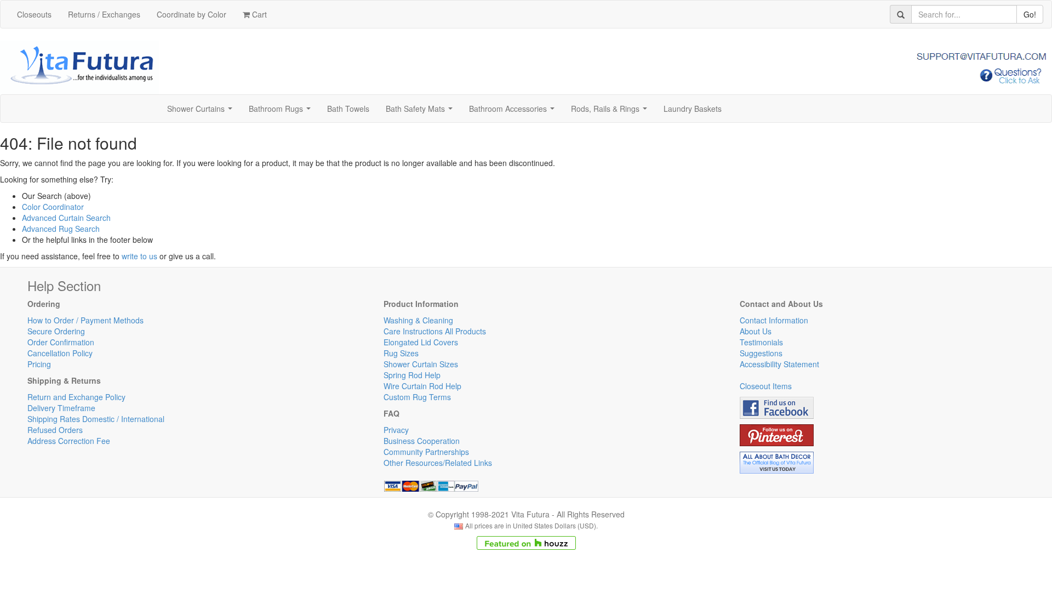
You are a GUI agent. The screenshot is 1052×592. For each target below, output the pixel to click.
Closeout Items (766, 385)
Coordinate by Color (191, 14)
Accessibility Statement (779, 363)
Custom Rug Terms (417, 396)
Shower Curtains (202, 112)
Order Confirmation (60, 342)
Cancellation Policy (60, 353)
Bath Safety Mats (421, 112)
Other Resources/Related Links (438, 462)
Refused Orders (55, 429)
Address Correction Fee (68, 440)
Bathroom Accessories (514, 112)
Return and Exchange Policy (76, 396)
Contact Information (774, 320)
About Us (755, 331)
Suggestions (761, 353)
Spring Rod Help (412, 374)
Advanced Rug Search (61, 228)
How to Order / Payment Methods (85, 320)
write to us (139, 256)
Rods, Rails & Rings (611, 112)
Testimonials (761, 342)
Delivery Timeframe (61, 407)
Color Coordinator (53, 206)
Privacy (396, 429)
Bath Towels (348, 108)
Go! (1030, 14)
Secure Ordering (56, 331)
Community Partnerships (426, 451)
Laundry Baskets (693, 108)
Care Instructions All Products (435, 331)
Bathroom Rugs (282, 112)
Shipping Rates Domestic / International (95, 418)
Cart (258, 14)
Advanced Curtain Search (66, 217)
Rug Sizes (401, 353)
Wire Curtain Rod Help (422, 385)
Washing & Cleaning (418, 320)
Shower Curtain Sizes (421, 363)
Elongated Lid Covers (421, 342)
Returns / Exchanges (104, 14)
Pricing (39, 363)
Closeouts (34, 14)
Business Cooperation (422, 440)
